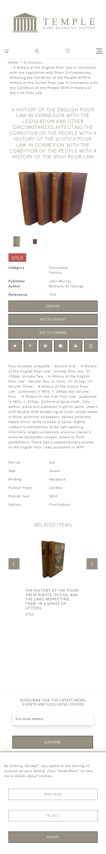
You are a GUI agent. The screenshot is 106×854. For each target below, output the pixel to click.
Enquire (53, 306)
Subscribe (52, 742)
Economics (33, 62)
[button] (37, 51)
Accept (53, 837)
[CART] (6, 51)
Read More (53, 794)
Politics (55, 273)
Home (13, 62)
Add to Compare (53, 333)
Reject (53, 816)
